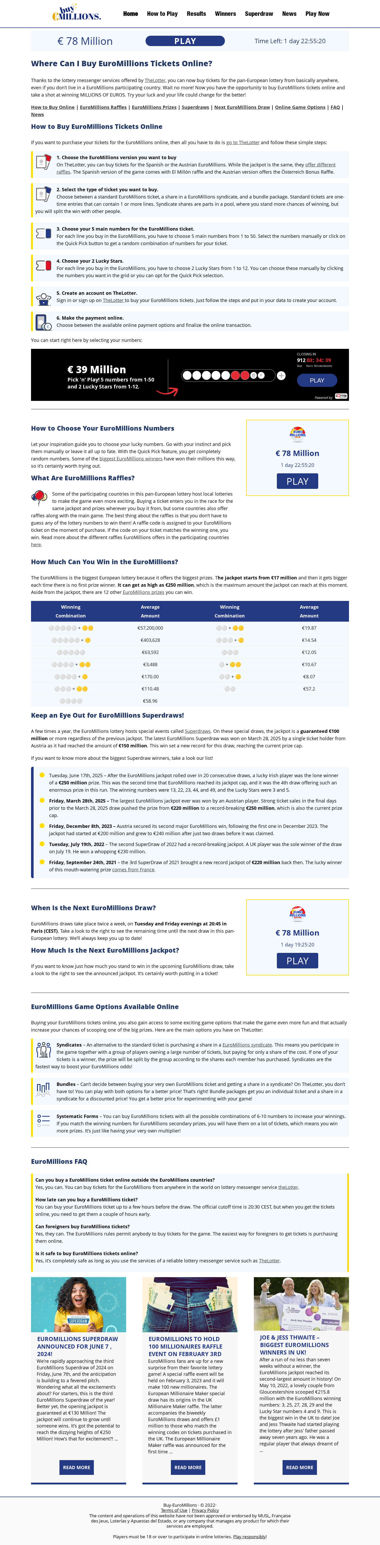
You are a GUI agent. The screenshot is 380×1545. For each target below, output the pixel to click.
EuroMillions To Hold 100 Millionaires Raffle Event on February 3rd (185, 1346)
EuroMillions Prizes (154, 107)
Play (185, 40)
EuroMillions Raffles (103, 107)
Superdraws (195, 107)
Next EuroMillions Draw (242, 107)
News (37, 114)
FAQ (335, 107)
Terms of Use (174, 1510)
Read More (76, 1467)
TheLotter (155, 80)
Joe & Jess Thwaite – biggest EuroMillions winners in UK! (294, 1344)
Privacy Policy (205, 1510)
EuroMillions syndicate (247, 1045)
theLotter (288, 1187)
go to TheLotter (243, 142)
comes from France (133, 869)
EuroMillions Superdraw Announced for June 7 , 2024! (77, 1346)
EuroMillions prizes (143, 592)
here (36, 544)
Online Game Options (300, 107)
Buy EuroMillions (75, 13)
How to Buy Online (53, 107)
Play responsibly (249, 1537)
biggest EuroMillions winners (131, 458)
